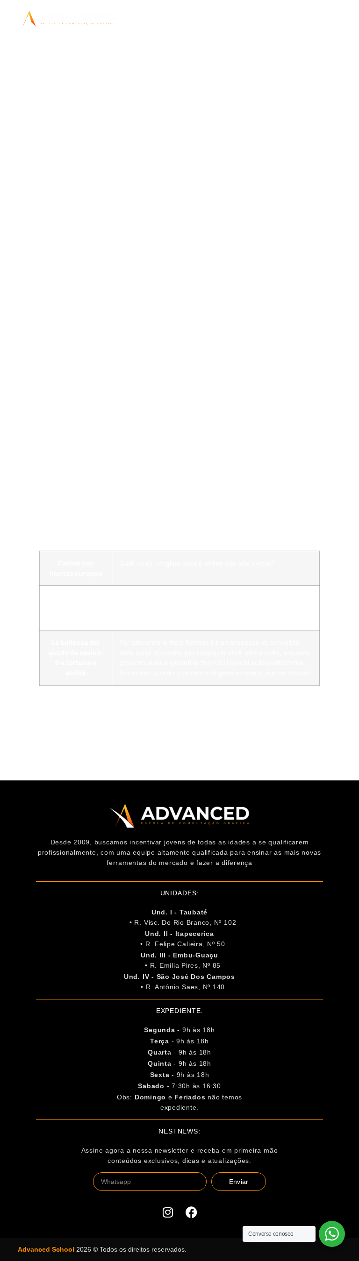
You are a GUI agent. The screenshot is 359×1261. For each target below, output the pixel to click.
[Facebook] (191, 1212)
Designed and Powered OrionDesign (287, 1246)
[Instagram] (168, 1212)
